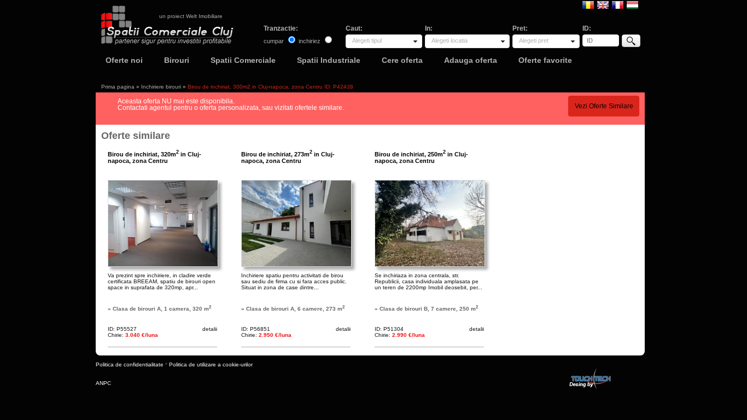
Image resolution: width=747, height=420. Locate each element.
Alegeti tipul (367, 40)
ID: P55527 (122, 329)
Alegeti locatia (449, 40)
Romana (588, 4)
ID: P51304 (389, 329)
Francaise (617, 4)
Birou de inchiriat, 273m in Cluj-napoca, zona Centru (288, 157)
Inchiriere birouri (161, 87)
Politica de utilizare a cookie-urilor (211, 364)
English (603, 4)
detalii (209, 329)
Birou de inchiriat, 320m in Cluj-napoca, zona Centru (154, 157)
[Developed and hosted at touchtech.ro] (589, 371)
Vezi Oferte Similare (604, 106)
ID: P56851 (255, 329)
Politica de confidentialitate (130, 364)
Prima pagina (118, 87)
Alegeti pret (533, 40)
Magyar (632, 4)
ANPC (103, 383)
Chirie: (133, 335)
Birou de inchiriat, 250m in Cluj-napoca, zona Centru (421, 157)
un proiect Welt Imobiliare (191, 16)
